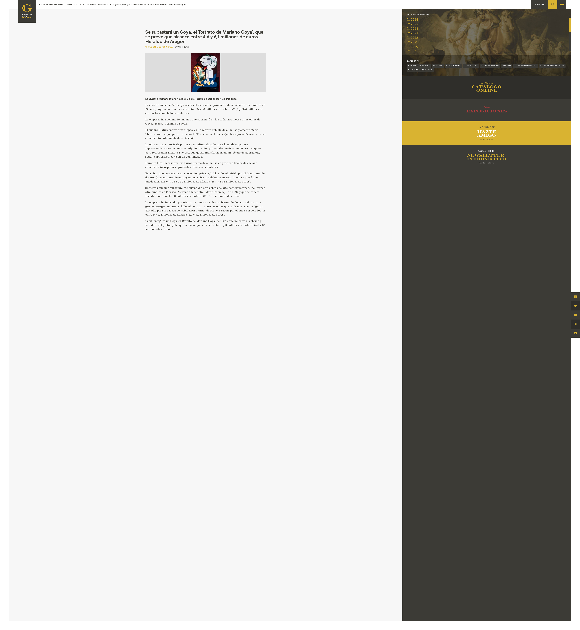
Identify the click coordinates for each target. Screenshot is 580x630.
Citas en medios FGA (526, 66)
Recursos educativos (420, 70)
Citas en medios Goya (552, 66)
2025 (414, 24)
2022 (414, 38)
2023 (414, 33)
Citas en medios (490, 66)
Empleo (507, 66)
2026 (414, 19)
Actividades (471, 66)
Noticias (438, 66)
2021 (414, 42)
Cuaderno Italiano (418, 66)
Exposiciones (453, 66)
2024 (414, 28)
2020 (414, 47)
